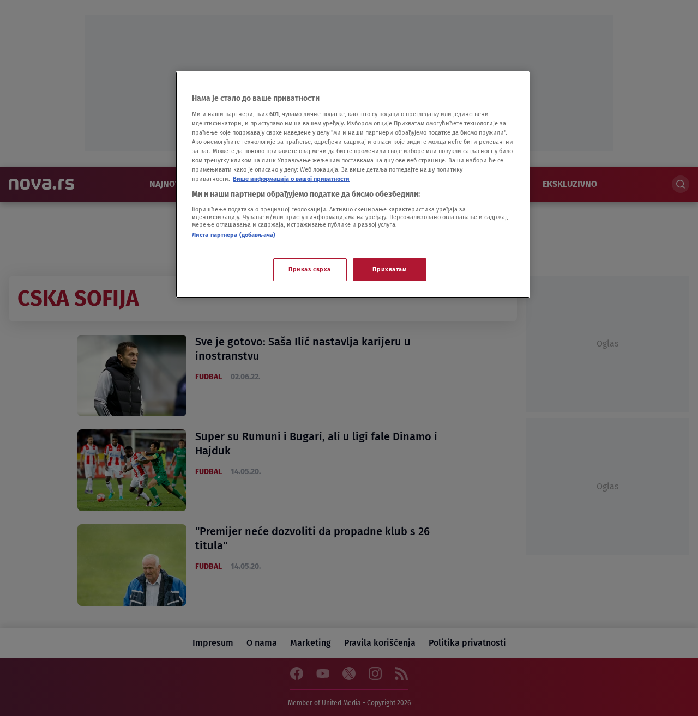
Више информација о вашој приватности (291, 179)
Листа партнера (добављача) (233, 235)
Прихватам (389, 269)
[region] (353, 184)
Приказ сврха (309, 269)
